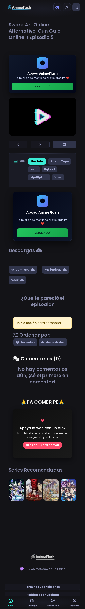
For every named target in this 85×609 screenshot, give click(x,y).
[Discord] (57, 7)
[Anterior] (18, 144)
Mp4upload (53, 270)
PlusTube (37, 161)
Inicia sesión (27, 323)
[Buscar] (76, 7)
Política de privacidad (42, 595)
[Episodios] (64, 144)
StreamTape (59, 161)
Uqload (49, 169)
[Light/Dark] (67, 7)
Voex (58, 177)
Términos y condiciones (42, 587)
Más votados (55, 342)
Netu (33, 169)
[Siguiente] (40, 144)
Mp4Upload (39, 177)
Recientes (27, 342)
